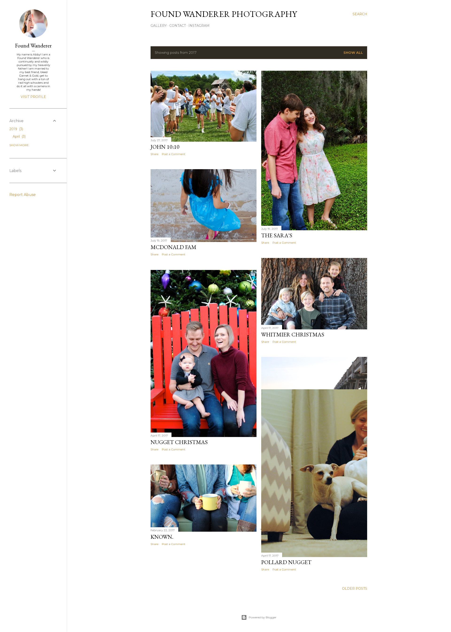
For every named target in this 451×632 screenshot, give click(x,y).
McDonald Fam (173, 247)
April (19, 136)
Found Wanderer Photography (224, 14)
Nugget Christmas (179, 442)
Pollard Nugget (286, 562)
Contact (177, 25)
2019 (15, 129)
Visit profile (33, 97)
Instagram (199, 25)
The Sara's (276, 235)
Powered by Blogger (262, 617)
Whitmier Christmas (292, 334)
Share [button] (154, 154)
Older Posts (354, 588)
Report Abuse (22, 194)
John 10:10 (165, 146)
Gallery (159, 25)
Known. (162, 536)
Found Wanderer (33, 45)
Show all (353, 53)
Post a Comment (173, 154)
